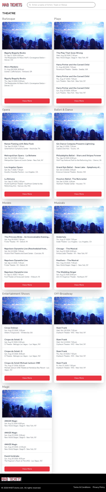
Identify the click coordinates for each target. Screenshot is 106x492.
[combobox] (63, 4)
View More (27, 101)
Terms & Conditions (82, 487)
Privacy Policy (99, 487)
